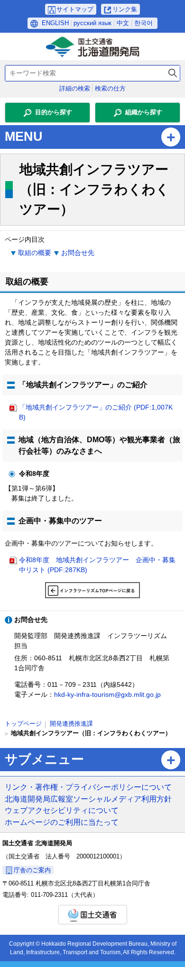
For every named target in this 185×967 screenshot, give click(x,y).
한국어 (143, 23)
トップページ (23, 723)
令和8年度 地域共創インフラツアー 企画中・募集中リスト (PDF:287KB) (97, 565)
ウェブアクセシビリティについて (62, 810)
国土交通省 (92, 914)
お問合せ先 (77, 252)
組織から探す (143, 112)
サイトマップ (74, 9)
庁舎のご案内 (32, 870)
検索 (173, 73)
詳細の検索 (74, 88)
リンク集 (124, 9)
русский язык (92, 23)
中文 (123, 23)
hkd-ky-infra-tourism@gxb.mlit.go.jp (107, 694)
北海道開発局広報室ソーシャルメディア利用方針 (88, 798)
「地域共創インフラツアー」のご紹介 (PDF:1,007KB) (96, 412)
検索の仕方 (110, 88)
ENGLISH (55, 23)
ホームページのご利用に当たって (62, 822)
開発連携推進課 (71, 723)
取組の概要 (34, 252)
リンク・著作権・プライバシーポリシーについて (88, 787)
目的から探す (53, 112)
